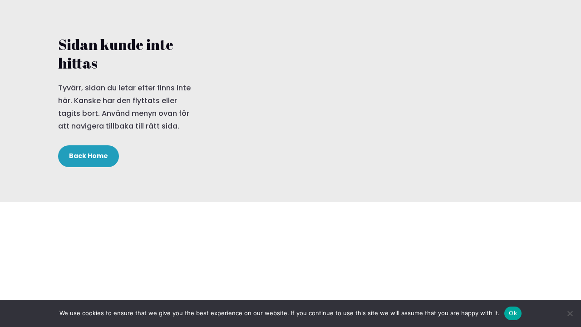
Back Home (88, 155)
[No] (569, 313)
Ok (513, 313)
